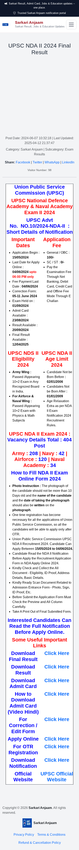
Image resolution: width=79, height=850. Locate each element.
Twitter (37, 162)
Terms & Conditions (51, 834)
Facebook (23, 162)
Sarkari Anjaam (40, 808)
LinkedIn (68, 162)
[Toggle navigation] (71, 24)
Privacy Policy (24, 834)
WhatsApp (52, 162)
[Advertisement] (39, 96)
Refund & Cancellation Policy (39, 842)
